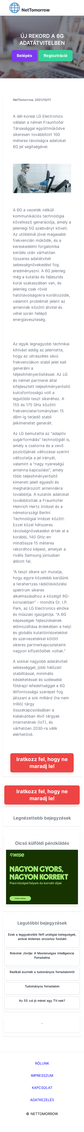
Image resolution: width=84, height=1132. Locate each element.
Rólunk (42, 1063)
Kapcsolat (42, 1087)
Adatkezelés (42, 1100)
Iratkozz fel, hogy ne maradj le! (42, 762)
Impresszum (42, 1075)
